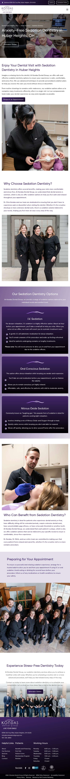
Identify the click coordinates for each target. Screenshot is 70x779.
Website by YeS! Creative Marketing (42, 777)
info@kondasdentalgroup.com (12, 735)
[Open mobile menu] (67, 9)
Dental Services (25, 25)
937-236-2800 (6, 738)
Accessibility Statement (58, 775)
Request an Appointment (13, 99)
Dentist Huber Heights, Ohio (10, 25)
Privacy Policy (21, 777)
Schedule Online (10, 44)
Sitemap (28, 777)
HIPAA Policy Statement (42, 775)
